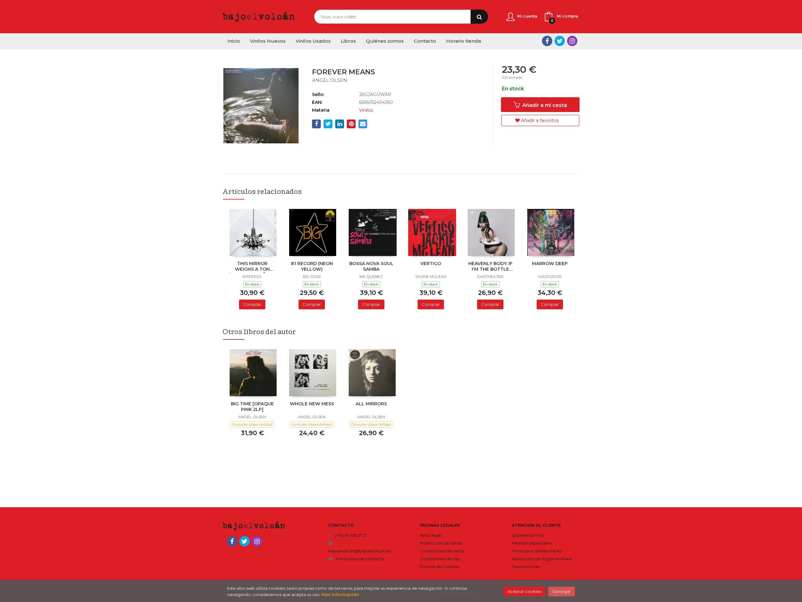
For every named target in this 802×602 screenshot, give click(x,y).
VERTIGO (430, 263)
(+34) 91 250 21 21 (350, 535)
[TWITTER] (560, 41)
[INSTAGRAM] (572, 41)
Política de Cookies (439, 566)
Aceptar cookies (524, 591)
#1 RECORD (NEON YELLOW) (312, 266)
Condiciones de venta (442, 550)
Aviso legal (430, 535)
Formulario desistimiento (537, 550)
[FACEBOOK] (547, 41)
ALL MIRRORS (371, 404)
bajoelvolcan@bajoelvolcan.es (359, 550)
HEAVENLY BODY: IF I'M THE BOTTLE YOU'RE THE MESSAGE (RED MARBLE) (490, 267)
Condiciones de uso (440, 558)
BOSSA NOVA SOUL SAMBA (371, 266)
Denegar (561, 591)
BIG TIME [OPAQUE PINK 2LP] (252, 406)
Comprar (252, 304)
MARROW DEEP (550, 263)
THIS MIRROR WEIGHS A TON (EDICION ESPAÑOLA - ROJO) (252, 267)
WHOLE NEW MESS (312, 404)
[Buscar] (479, 17)
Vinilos (366, 110)
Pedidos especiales (531, 543)
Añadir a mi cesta (544, 105)
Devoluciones (526, 566)
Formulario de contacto (360, 558)
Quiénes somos (527, 535)
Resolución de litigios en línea (541, 558)
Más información (340, 594)
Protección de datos (441, 543)
